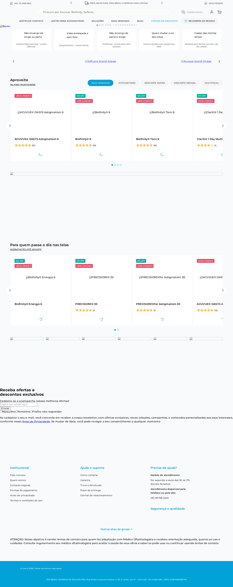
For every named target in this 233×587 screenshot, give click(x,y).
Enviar (5, 408)
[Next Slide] (219, 61)
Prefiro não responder (47, 411)
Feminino (24, 411)
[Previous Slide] (14, 61)
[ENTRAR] (211, 12)
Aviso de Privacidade (36, 421)
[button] (71, 3)
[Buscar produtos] (167, 12)
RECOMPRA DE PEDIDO (202, 21)
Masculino (9, 411)
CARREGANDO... (195, 12)
